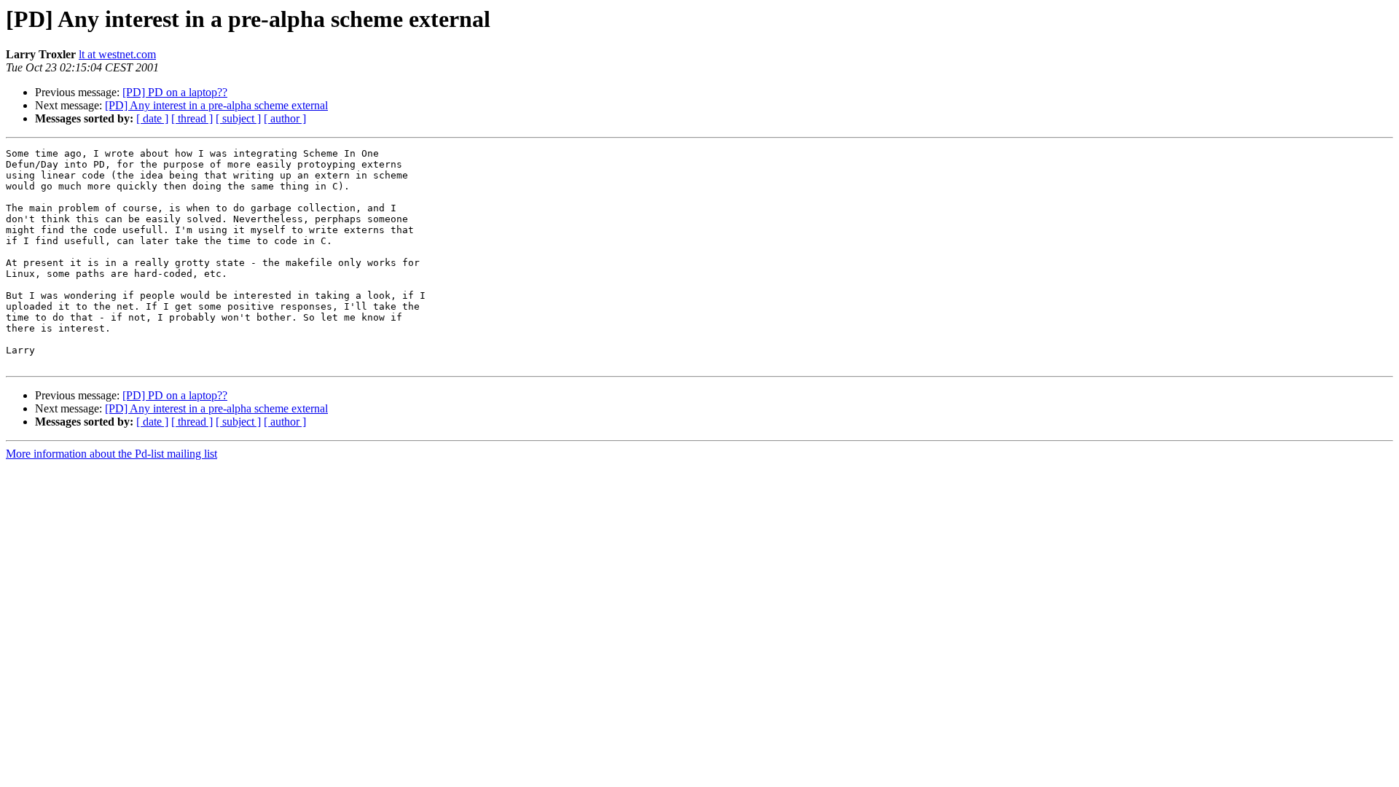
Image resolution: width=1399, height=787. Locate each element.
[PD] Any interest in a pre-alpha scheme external (216, 105)
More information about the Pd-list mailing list (111, 453)
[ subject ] (238, 118)
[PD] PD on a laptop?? (174, 92)
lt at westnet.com (117, 54)
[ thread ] (192, 118)
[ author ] (285, 118)
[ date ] (152, 118)
